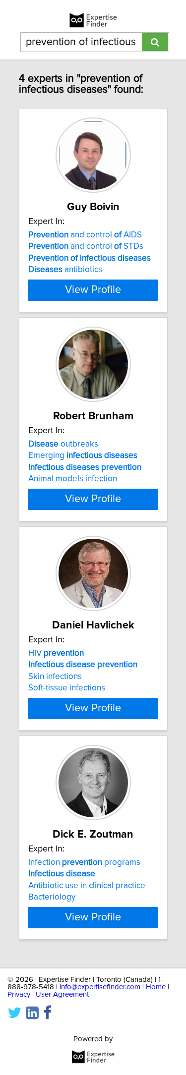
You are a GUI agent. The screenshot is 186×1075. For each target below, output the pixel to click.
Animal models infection (72, 478)
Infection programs (84, 862)
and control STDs (85, 246)
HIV (56, 653)
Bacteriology (51, 897)
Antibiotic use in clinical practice (86, 885)
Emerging (82, 455)
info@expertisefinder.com (100, 987)
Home (156, 987)
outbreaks (63, 444)
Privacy (18, 994)
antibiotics (65, 269)
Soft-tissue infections (66, 687)
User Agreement (62, 994)
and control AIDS (85, 234)
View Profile (93, 289)
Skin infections (55, 676)
